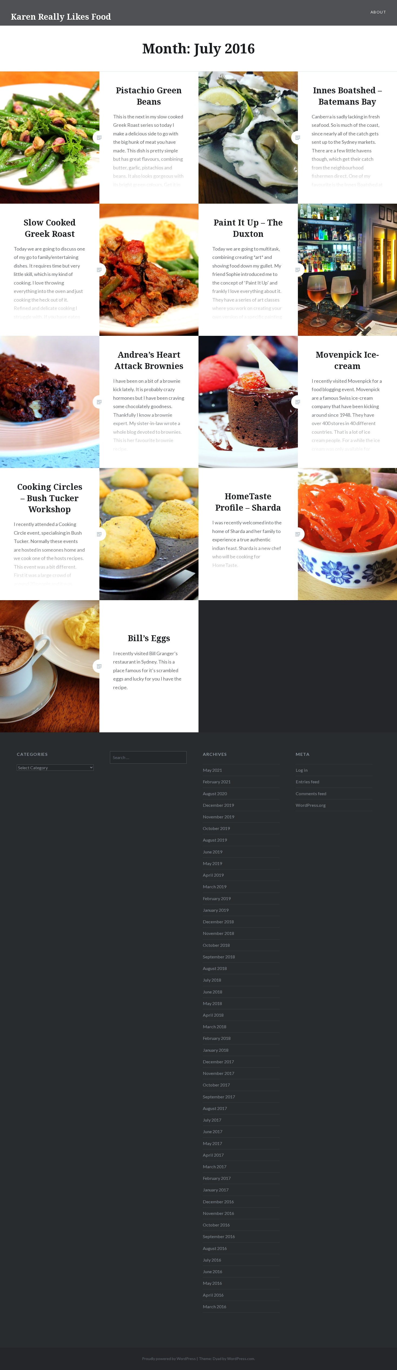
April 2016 (213, 1294)
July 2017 (212, 1119)
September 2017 (219, 1096)
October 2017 (216, 1084)
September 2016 (219, 1236)
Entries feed (307, 781)
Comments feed (311, 793)
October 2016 (216, 1224)
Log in (302, 770)
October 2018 (216, 945)
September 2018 (219, 956)
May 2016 (212, 1283)
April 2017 (213, 1154)
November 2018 (218, 933)
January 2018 (215, 1050)
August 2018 (215, 968)
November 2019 (218, 816)
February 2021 (217, 781)
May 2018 (212, 1003)
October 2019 (216, 828)
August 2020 (215, 793)
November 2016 (218, 1213)
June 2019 (212, 851)
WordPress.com (240, 1358)
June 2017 (212, 1131)
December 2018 (218, 921)
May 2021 (212, 770)
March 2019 (214, 886)
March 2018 (214, 1026)
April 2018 (213, 1014)
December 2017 (218, 1061)
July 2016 (212, 1259)
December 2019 (218, 805)
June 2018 (212, 991)
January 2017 (215, 1189)
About (378, 12)
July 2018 (212, 979)
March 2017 (214, 1166)
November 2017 (218, 1073)
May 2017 (212, 1143)
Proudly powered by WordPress (169, 1358)
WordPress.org (311, 805)
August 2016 (215, 1248)
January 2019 (215, 910)
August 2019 (215, 839)
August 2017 (215, 1108)
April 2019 (213, 874)
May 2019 (212, 863)
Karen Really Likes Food (61, 16)
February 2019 (217, 898)
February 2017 (217, 1178)
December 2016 (218, 1201)
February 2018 (217, 1038)
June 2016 (212, 1271)
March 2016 (214, 1306)
